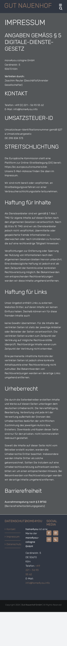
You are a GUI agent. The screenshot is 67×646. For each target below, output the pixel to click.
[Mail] (48, 539)
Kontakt (11, 529)
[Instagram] (55, 532)
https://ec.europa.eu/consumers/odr (26, 166)
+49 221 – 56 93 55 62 (33, 570)
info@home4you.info (38, 582)
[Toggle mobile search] (60, 8)
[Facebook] (48, 532)
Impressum (13, 536)
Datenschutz (13, 544)
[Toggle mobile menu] (60, 5)
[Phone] (55, 539)
